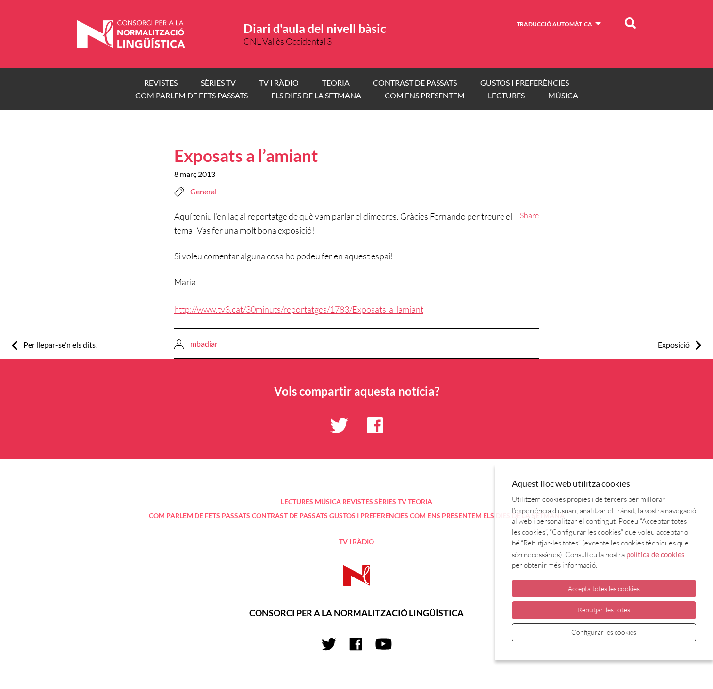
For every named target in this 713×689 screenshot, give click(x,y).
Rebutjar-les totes (604, 610)
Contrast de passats (415, 82)
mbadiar (204, 343)
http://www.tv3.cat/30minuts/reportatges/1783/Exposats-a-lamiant (298, 309)
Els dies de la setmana (316, 95)
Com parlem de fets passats (191, 95)
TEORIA (336, 82)
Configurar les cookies (603, 632)
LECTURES (506, 95)
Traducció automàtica (554, 24)
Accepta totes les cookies (604, 588)
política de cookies (655, 554)
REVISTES (161, 82)
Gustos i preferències (524, 82)
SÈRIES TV (218, 82)
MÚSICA (563, 95)
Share (529, 215)
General (203, 191)
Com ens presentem (425, 95)
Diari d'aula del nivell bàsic (314, 28)
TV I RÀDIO (279, 82)
